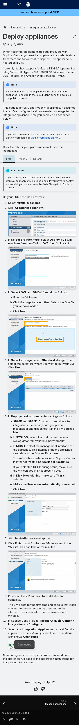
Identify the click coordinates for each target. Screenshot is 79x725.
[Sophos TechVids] (18, 720)
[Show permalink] (74, 36)
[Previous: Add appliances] (4, 703)
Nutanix (37, 159)
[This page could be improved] (43, 689)
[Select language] (28, 4)
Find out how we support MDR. (40, 12)
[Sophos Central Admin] (5, 27)
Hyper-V (22, 159)
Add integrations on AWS (45, 137)
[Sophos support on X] (4, 720)
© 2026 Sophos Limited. (15, 713)
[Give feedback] (24, 720)
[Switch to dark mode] (19, 4)
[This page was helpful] (36, 689)
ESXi (9, 159)
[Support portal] (11, 720)
